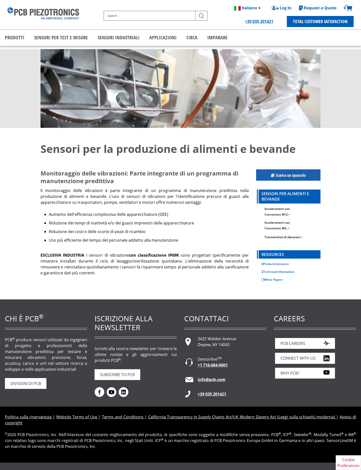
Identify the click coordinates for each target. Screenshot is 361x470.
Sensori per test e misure (61, 37)
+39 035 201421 (259, 21)
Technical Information (278, 272)
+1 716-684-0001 (213, 365)
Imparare (217, 37)
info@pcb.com (211, 379)
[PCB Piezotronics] (43, 13)
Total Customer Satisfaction (320, 21)
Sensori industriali (118, 37)
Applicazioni (163, 37)
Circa (191, 37)
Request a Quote (320, 8)
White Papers (273, 280)
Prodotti (14, 37)
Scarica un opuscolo (291, 175)
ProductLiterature (276, 264)
